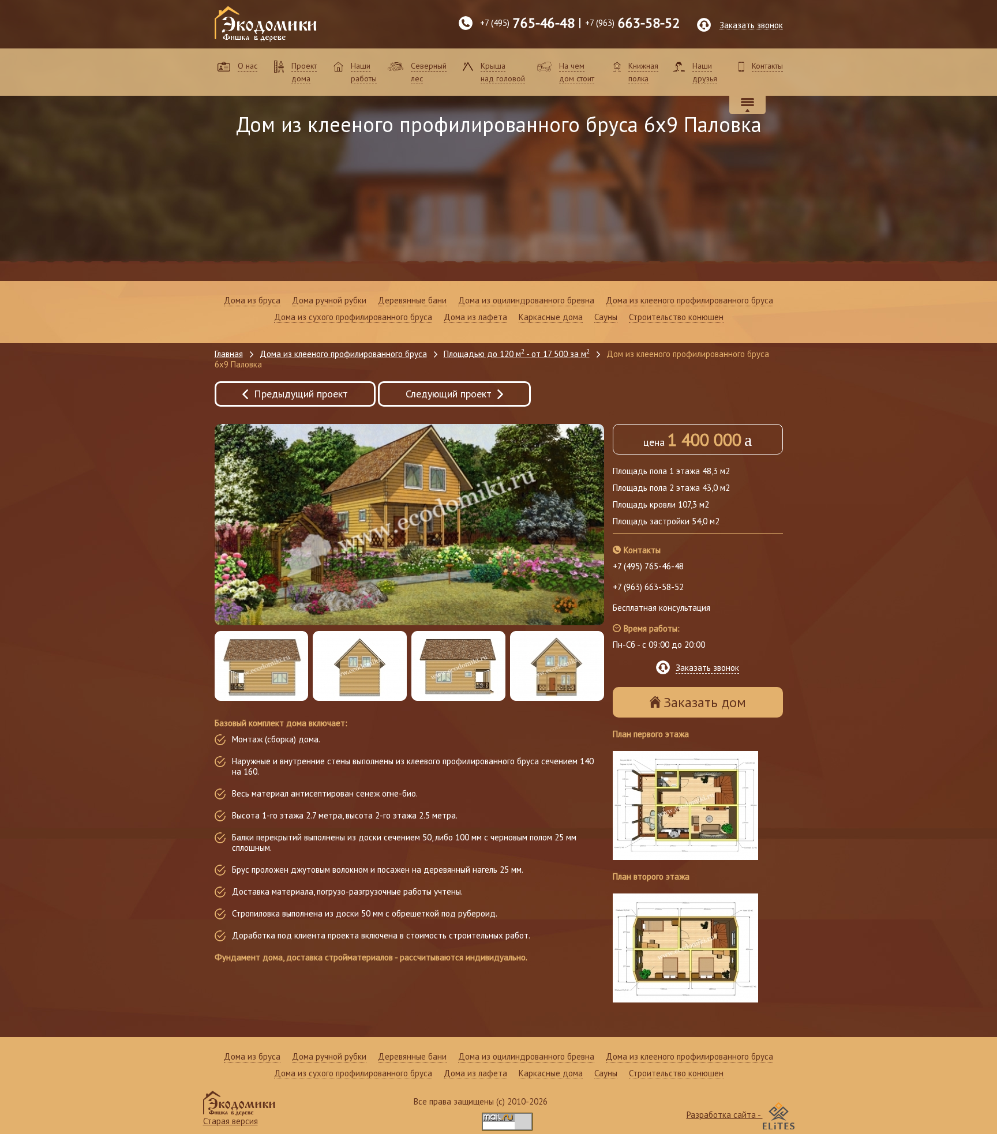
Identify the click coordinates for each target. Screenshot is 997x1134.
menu (747, 105)
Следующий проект (449, 393)
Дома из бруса (252, 300)
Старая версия (230, 1121)
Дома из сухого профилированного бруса (353, 317)
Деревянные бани (412, 300)
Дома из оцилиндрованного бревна (526, 300)
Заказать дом (705, 702)
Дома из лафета (475, 317)
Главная (229, 354)
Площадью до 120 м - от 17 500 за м (517, 354)
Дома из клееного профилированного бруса (689, 300)
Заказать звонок (751, 25)
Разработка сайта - (725, 1114)
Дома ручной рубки (329, 300)
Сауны (605, 317)
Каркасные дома (551, 317)
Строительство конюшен (676, 317)
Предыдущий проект (301, 393)
